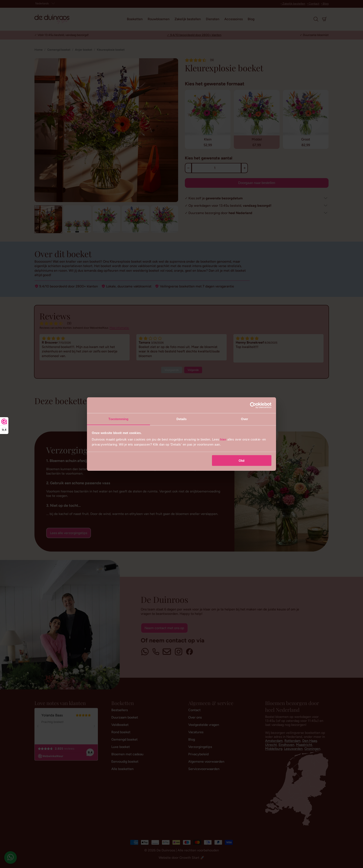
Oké (242, 460)
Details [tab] (181, 419)
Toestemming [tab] (118, 419)
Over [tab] (244, 419)
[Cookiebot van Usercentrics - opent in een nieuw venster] (253, 405)
